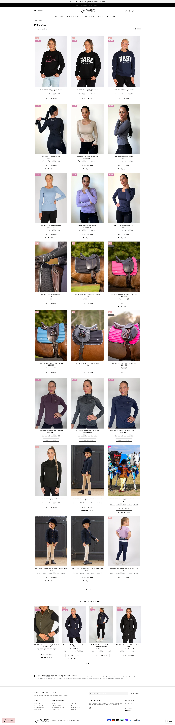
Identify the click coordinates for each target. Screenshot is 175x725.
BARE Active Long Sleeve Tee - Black (51, 156)
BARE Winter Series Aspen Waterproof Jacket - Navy (128, 645)
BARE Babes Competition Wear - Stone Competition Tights (51, 568)
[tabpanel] (46, 633)
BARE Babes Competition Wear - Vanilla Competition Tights (87, 568)
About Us (54, 703)
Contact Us (73, 709)
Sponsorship (55, 709)
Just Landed (37, 703)
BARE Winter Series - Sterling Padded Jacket (46, 645)
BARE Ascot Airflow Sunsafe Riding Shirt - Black (51, 498)
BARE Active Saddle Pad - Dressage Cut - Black (87, 294)
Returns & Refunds (75, 707)
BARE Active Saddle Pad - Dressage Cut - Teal (51, 363)
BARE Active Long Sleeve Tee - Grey (124, 156)
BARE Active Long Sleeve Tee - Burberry (87, 156)
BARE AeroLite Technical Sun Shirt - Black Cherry (51, 430)
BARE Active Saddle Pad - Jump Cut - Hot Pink (124, 363)
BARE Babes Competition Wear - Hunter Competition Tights (87, 498)
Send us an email (96, 708)
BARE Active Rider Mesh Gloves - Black (51, 294)
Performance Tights (39, 707)
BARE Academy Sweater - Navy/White (124, 89)
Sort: (35, 29)
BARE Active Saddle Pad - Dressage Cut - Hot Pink (124, 294)
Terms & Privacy (56, 705)
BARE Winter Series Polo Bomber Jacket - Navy (74, 645)
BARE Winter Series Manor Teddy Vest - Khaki (101, 645)
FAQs (72, 705)
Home (35, 20)
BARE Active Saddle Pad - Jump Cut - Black (87, 363)
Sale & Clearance (38, 705)
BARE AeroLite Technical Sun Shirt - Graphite (87, 430)
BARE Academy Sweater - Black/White (87, 89)
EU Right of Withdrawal (58, 707)
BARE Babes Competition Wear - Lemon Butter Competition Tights (124, 498)
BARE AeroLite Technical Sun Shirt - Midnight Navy (123, 430)
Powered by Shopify (74, 720)
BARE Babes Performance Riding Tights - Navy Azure (124, 568)
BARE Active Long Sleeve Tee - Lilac (87, 225)
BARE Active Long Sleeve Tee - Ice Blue (51, 225)
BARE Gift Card (38, 709)
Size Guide (73, 703)
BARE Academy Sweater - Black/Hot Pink (51, 89)
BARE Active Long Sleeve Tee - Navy (123, 225)
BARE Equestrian (87, 11)
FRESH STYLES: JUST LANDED (87, 601)
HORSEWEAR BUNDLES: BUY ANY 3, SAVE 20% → (88, 5)
